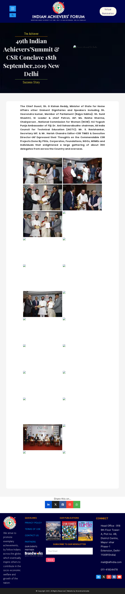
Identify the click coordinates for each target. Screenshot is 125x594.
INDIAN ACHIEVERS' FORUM (58, 16)
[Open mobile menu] (12, 8)
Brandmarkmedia (82, 591)
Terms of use (33, 529)
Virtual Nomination (108, 11)
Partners (30, 541)
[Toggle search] (12, 15)
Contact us (32, 535)
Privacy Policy (33, 522)
